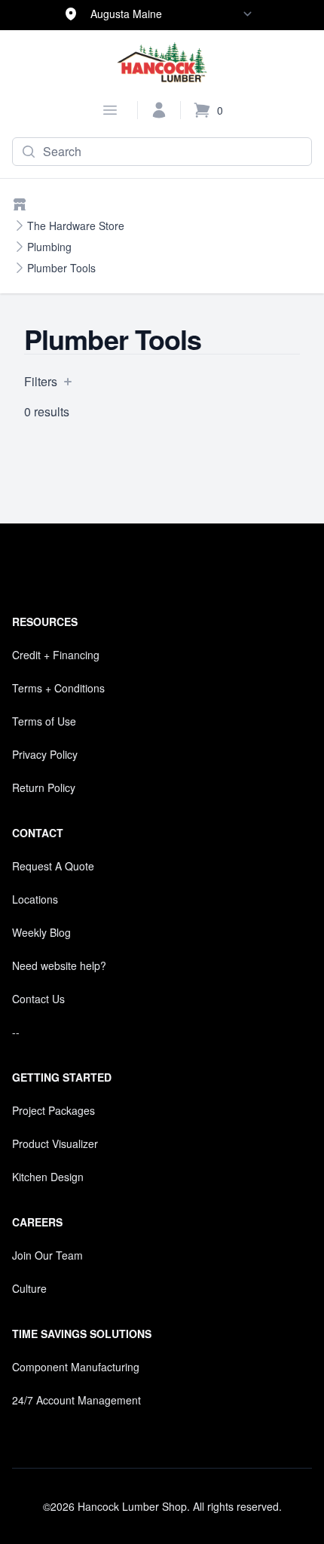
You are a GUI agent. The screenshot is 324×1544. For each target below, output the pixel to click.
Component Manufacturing (75, 1366)
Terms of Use (44, 721)
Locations (35, 899)
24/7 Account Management (76, 1399)
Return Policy (43, 787)
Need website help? (59, 965)
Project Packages (53, 1110)
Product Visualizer (55, 1143)
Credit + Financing (55, 654)
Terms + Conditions (58, 687)
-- (16, 1031)
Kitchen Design (48, 1176)
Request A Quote (53, 865)
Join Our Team (47, 1255)
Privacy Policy (45, 754)
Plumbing (49, 246)
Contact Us (38, 998)
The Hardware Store (75, 225)
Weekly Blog (41, 932)
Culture (29, 1288)
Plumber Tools (61, 267)
